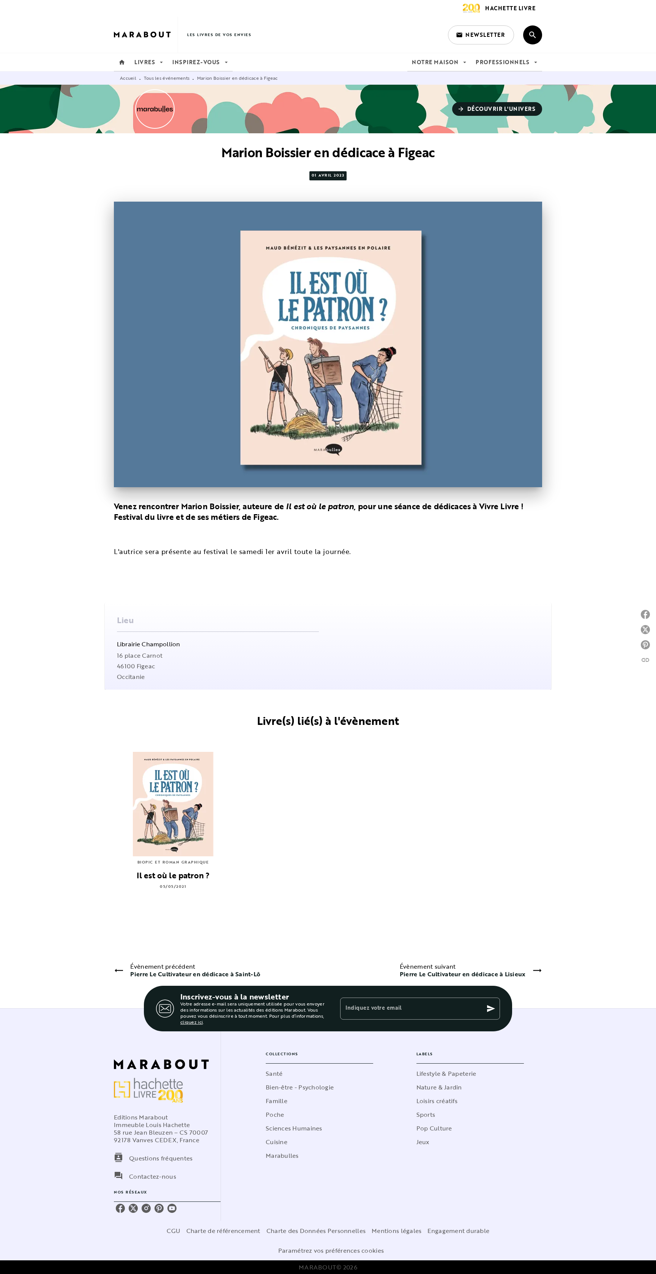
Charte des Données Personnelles (316, 1230)
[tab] (122, 62)
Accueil (128, 77)
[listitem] (120, 1208)
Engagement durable (458, 1230)
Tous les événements (167, 77)
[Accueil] (146, 35)
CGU (173, 1230)
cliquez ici (191, 1021)
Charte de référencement (223, 1230)
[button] (481, 34)
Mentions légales (396, 1230)
